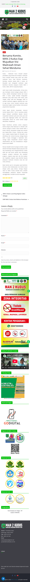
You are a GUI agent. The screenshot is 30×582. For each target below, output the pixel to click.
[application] (15, 361)
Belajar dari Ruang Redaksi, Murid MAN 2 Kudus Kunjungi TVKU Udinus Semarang (15, 4)
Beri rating (5, 181)
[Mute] (24, 367)
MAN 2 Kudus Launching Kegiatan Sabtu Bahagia (14, 195)
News (4, 52)
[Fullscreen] (27, 367)
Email (3, 243)
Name (3, 236)
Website (3, 250)
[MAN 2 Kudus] (3, 19)
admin (15, 71)
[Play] (3, 367)
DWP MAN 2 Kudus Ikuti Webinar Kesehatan (15, 199)
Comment (4, 215)
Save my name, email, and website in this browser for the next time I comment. (14, 261)
